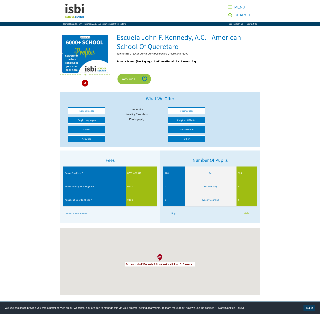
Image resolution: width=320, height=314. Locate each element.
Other (187, 138)
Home (66, 23)
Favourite (127, 79)
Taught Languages (87, 120)
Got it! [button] (309, 308)
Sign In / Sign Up (236, 23)
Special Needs (187, 129)
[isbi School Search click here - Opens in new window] (85, 36)
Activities (86, 138)
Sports (86, 129)
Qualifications (187, 110)
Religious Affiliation (186, 120)
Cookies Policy (234, 307)
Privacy (220, 307)
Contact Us (252, 23)
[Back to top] (312, 296)
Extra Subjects (87, 110)
